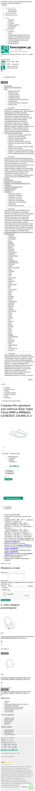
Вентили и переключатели (12, 87)
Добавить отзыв (6, 563)
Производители (9, 234)
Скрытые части (9, 190)
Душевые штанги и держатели (18, 102)
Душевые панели (13, 96)
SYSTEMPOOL (13, 336)
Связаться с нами (9, 717)
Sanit (9, 331)
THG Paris (11, 340)
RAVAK (10, 326)
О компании (12, 26)
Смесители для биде (14, 193)
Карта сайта (7, 722)
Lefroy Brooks (12, 301)
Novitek (10, 318)
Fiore (9, 269)
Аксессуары (8, 86)
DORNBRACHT (13, 262)
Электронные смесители (16, 205)
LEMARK (11, 303)
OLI (9, 320)
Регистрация (12, 10)
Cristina (10, 257)
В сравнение (9, 473)
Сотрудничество (13, 43)
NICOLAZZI (12, 311)
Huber (10, 283)
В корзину (8, 479)
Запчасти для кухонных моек (17, 138)
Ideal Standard (12, 284)
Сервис (10, 21)
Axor (9, 240)
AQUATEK (11, 239)
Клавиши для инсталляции (13, 182)
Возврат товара (8, 720)
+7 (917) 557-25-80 (12, 68)
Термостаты (12, 203)
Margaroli (11, 304)
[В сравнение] (1, 686)
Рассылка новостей (9, 734)
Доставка (11, 23)
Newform (11, 309)
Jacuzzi (10, 291)
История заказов (9, 731)
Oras (9, 323)
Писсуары (7, 185)
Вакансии (7, 723)
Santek (10, 333)
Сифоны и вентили (10, 188)
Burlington (11, 251)
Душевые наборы (13, 94)
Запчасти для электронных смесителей (20, 150)
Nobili (10, 314)
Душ (5, 89)
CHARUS (11, 254)
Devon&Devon (12, 261)
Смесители (7, 192)
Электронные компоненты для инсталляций (18, 232)
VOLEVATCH (12, 348)
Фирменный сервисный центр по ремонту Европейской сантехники (19, 35)
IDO (9, 286)
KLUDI (10, 298)
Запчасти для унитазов (15, 148)
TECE (10, 338)
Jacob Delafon (12, 289)
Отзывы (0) (8, 508)
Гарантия (11, 19)
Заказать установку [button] (13, 498)
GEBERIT (11, 271)
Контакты (11, 28)
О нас (10, 33)
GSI (9, 276)
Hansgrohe (11, 281)
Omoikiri (11, 321)
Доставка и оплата (10, 392)
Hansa (10, 279)
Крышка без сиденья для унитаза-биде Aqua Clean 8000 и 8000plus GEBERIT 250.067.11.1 (16, 678)
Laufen (10, 299)
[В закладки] (1, 643)
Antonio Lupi (12, 237)
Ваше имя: (4, 572)
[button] (3, 384)
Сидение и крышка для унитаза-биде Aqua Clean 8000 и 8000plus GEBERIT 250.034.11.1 (17, 637)
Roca (9, 328)
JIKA (9, 293)
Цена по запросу (6, 687)
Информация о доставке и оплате (18, 38)
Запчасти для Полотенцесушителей (19, 141)
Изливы (7, 178)
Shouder (10, 335)
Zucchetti (11, 350)
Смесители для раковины (16, 200)
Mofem (10, 308)
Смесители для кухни (15, 198)
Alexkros (11, 235)
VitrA (10, 346)
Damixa (10, 259)
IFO (9, 288)
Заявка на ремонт (13, 25)
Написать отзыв (15, 453)
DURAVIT (11, 264)
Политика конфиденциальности (18, 40)
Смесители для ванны (15, 195)
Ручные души (12, 104)
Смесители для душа (14, 197)
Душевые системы (14, 97)
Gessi (9, 272)
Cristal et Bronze (13, 256)
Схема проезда (5, 59)
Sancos (10, 330)
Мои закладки (8, 733)
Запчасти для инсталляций (16, 136)
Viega (10, 343)
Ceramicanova (12, 252)
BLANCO (11, 245)
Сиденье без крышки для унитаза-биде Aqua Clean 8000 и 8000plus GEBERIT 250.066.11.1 (16, 692)
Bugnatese (11, 249)
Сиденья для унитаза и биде (13, 187)
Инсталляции (8, 180)
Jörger (10, 294)
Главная (7, 387)
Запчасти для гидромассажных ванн (19, 134)
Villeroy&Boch (12, 345)
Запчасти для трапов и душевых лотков (20, 146)
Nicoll (10, 313)
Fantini (10, 266)
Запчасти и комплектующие (13, 133)
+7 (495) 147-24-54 (12, 66)
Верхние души (13, 92)
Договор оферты (13, 41)
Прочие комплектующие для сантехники (21, 153)
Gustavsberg (12, 277)
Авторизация (12, 11)
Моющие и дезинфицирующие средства (17, 183)
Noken (10, 316)
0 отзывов (5, 453)
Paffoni (10, 325)
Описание (11, 108)
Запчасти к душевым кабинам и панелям (21, 151)
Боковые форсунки (14, 91)
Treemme (11, 341)
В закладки (9, 471)
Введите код (6, 589)
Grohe (10, 274)
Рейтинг (3, 586)
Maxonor (11, 306)
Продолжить (5, 600)
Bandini (10, 242)
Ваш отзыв (4, 580)
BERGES (11, 244)
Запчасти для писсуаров (16, 139)
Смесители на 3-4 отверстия (17, 202)
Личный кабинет (9, 730)
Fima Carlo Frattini (13, 267)
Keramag (11, 296)
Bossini (10, 247)
